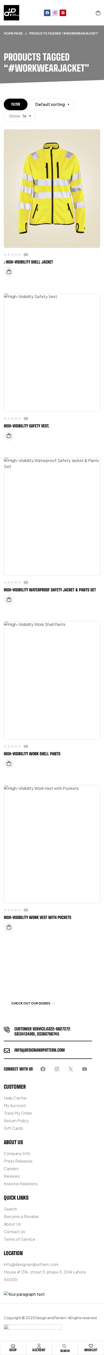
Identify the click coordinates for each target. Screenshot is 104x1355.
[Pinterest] (63, 13)
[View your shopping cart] (98, 12)
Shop (13, 1350)
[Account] (39, 1346)
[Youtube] (85, 1069)
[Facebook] (47, 13)
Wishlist (91, 1350)
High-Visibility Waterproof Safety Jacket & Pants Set (50, 589)
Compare (92, 148)
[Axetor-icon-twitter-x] (71, 1069)
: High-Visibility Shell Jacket (28, 262)
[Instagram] (55, 13)
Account (39, 1350)
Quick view (92, 159)
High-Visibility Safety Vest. (26, 425)
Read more (9, 272)
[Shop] (13, 1346)
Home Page (13, 33)
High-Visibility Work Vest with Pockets (37, 917)
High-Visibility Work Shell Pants (32, 753)
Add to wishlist (92, 138)
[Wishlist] (91, 1346)
